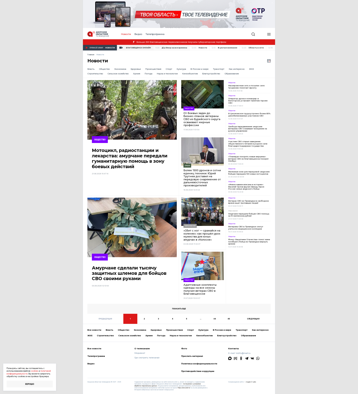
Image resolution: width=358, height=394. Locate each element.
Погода (148, 74)
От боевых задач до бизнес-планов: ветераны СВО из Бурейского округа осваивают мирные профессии (201, 119)
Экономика (120, 69)
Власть (91, 69)
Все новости (94, 330)
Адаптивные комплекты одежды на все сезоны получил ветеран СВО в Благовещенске (200, 289)
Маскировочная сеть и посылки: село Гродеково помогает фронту (246, 87)
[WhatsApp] (258, 358)
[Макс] (230, 358)
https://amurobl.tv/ (184, 388)
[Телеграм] (246, 358)
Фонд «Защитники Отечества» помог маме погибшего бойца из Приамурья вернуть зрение (249, 241)
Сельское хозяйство (118, 74)
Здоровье (136, 69)
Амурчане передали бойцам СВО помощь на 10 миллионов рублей (248, 215)
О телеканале (142, 349)
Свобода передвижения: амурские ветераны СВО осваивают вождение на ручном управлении (247, 129)
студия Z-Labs (251, 382)
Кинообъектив (190, 74)
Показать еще (179, 309)
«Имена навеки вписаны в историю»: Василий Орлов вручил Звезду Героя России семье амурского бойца (246, 187)
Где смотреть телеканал (146, 358)
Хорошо (29, 384)
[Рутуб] (235, 358)
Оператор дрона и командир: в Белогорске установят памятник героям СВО (248, 101)
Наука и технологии (167, 74)
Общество (104, 69)
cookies (34, 371)
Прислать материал (192, 356)
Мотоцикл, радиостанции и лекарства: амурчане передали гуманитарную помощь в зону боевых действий (129, 158)
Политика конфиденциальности (199, 364)
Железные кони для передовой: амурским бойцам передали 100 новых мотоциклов (249, 173)
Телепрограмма (155, 34)
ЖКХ (251, 69)
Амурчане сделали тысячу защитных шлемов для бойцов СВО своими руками (129, 273)
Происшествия (153, 69)
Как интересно (237, 69)
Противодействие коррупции (197, 371)
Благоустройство (211, 74)
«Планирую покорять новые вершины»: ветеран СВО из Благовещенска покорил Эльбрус (248, 159)
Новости (126, 34)
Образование (232, 74)
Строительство (95, 74)
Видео (138, 34)
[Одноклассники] (241, 358)
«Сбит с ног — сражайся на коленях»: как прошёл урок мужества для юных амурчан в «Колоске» (201, 235)
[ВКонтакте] (252, 358)
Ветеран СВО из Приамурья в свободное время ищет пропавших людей (248, 202)
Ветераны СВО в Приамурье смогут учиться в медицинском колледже (245, 228)
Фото (184, 349)
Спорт (169, 69)
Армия (136, 74)
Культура (181, 69)
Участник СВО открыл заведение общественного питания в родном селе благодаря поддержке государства (247, 143)
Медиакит (139, 353)
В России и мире (199, 69)
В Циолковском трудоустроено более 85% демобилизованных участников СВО (249, 115)
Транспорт (218, 69)
